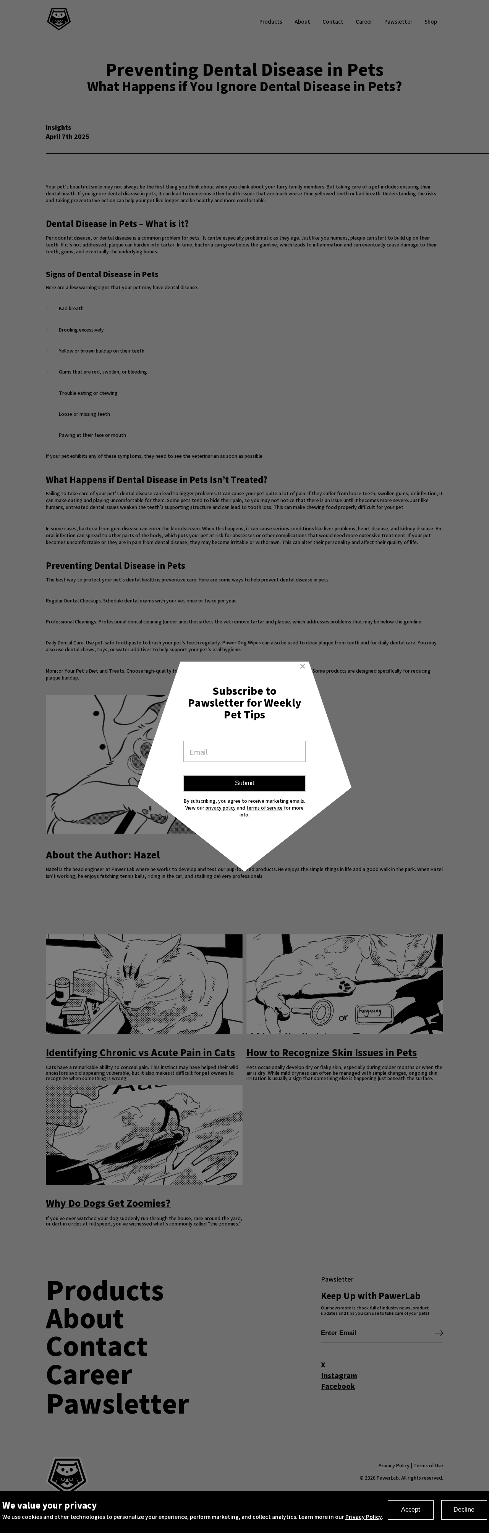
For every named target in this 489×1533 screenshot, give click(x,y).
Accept (410, 1509)
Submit (244, 783)
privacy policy (221, 807)
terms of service (264, 807)
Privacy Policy (363, 1516)
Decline (463, 1509)
